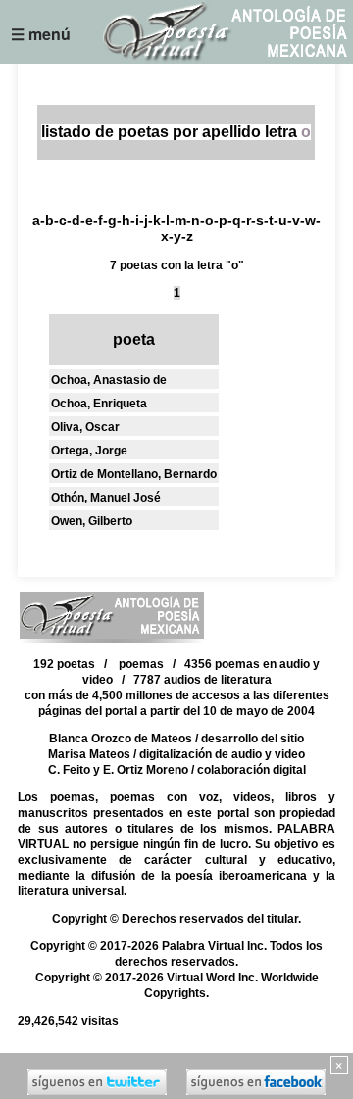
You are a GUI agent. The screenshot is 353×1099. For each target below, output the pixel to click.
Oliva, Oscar (85, 427)
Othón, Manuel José (106, 497)
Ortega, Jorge (89, 450)
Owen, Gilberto (91, 521)
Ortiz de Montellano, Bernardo (134, 474)
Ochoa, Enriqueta (99, 403)
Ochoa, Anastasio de (109, 380)
